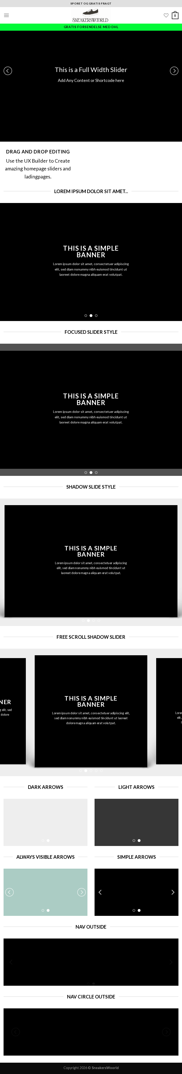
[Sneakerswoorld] (91, 15)
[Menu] (6, 15)
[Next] (174, 71)
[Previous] (8, 71)
